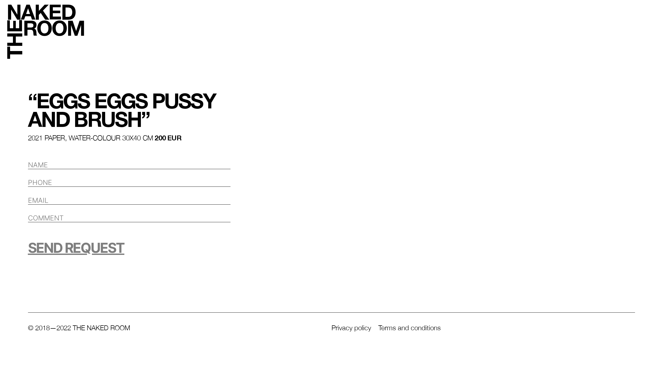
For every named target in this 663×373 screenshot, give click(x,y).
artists (161, 12)
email (452, 360)
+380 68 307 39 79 (579, 360)
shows (274, 12)
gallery (505, 12)
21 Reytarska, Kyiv (304, 360)
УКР (649, 321)
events (386, 12)
